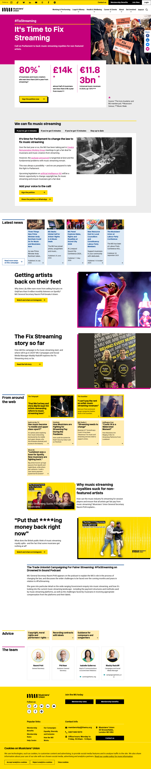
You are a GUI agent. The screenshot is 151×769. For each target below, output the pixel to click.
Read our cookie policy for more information (114, 756)
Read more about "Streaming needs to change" (88, 433)
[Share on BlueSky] (147, 44)
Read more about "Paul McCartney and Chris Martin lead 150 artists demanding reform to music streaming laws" (50, 406)
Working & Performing (61, 10)
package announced (40, 158)
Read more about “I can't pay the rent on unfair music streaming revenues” (100, 406)
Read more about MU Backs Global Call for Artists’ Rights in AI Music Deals (55, 242)
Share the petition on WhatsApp (34, 199)
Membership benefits (110, 702)
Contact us (102, 2)
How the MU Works (49, 739)
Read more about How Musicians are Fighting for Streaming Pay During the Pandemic (63, 433)
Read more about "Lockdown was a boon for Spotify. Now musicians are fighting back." (38, 462)
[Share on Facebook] (147, 35)
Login (146, 2)
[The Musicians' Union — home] (12, 9)
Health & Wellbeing (94, 10)
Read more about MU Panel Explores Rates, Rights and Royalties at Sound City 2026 (75, 242)
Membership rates (79, 702)
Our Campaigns (50, 728)
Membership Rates (32, 735)
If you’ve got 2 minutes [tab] (27, 131)
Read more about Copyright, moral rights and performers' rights (38, 635)
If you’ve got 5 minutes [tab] (51, 131)
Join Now (136, 2)
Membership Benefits (119, 2)
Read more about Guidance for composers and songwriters (88, 635)
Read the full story (24, 364)
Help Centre (31, 740)
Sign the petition (28, 192)
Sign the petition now (30, 99)
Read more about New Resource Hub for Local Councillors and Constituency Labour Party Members (95, 242)
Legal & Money (78, 10)
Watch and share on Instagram (29, 300)
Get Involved (131, 10)
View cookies (63, 762)
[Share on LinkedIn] (147, 40)
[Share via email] (147, 49)
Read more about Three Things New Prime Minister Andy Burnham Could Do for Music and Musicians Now (36, 242)
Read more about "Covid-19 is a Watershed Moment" (112, 433)
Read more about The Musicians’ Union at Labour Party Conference (115, 242)
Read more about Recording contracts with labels (63, 635)
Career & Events (110, 10)
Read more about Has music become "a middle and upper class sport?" (38, 433)
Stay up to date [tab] (97, 131)
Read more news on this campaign (11, 262)
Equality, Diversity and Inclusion (51, 732)
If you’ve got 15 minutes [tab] (75, 131)
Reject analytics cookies (42, 762)
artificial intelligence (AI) (51, 173)
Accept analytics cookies (17, 762)
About (121, 10)
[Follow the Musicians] (11, 2)
